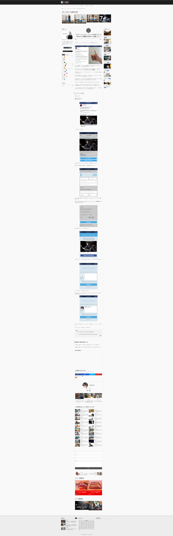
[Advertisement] (88, 359)
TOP (62, 5)
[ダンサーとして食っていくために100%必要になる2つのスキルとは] (91, 445)
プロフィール (66, 5)
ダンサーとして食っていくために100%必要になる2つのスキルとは (98, 445)
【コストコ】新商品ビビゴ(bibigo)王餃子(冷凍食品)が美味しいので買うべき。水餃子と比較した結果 (88, 402)
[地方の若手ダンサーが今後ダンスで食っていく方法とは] (77, 419)
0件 (76, 39)
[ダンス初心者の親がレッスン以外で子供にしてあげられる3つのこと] (77, 442)
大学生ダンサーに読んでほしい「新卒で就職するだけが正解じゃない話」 (98, 419)
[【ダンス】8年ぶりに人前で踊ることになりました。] (77, 426)
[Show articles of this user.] (82, 385)
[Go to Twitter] (90, 390)
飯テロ (63, 79)
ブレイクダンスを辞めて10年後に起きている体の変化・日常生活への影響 (84, 415)
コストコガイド (100, 393)
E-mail (75, 454)
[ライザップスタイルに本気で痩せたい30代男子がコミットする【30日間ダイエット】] (80, 18)
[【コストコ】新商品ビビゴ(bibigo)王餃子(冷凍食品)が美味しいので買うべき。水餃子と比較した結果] (88, 397)
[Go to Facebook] (87, 390)
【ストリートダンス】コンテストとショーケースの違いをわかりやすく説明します (84, 474)
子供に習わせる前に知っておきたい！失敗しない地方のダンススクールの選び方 (98, 411)
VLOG (83, 393)
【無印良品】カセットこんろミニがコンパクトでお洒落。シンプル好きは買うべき (107, 78)
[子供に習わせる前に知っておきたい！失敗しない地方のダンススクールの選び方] (91, 411)
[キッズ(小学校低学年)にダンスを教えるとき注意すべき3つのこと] (91, 434)
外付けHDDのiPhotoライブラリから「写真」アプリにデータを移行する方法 (107, 62)
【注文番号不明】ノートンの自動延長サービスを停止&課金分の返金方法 (107, 70)
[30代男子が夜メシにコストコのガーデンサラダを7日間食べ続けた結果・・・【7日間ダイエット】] (68, 18)
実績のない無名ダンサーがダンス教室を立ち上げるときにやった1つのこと (98, 423)
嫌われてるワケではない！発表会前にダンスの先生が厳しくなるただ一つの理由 (84, 411)
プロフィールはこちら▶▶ (67, 47)
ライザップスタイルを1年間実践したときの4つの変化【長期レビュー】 (92, 20)
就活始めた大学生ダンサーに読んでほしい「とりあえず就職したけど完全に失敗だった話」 (84, 430)
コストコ (64, 65)
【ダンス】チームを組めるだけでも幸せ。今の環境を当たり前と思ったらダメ (98, 442)
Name (75, 451)
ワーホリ (63, 71)
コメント (80, 376)
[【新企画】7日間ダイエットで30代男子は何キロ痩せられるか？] (105, 18)
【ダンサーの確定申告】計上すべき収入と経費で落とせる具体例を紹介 (98, 426)
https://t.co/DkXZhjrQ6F (90, 331)
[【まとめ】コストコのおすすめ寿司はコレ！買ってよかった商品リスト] (95, 485)
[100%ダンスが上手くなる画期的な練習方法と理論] (77, 446)
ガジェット (78, 5)
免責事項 (91, 5)
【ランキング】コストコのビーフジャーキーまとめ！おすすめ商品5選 (82, 492)
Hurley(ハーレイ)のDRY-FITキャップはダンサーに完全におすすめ (84, 438)
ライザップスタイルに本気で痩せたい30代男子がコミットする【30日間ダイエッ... (80, 21)
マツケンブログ (89, 388)
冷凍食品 (92, 393)
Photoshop (64, 60)
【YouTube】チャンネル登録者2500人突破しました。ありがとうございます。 (79, 402)
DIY (63, 59)
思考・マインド (64, 73)
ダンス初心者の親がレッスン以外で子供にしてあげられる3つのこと (84, 442)
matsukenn (78, 504)
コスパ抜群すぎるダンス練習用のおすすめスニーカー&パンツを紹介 (84, 423)
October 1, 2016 (94, 334)
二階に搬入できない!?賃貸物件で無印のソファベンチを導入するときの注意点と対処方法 (107, 53)
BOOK (63, 57)
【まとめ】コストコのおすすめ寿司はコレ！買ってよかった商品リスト (95, 492)
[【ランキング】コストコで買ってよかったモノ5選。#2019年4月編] (97, 397)
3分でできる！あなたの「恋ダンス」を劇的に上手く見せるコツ (93, 474)
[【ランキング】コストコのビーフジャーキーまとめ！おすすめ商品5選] (82, 485)
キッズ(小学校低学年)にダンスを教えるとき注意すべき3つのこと (98, 434)
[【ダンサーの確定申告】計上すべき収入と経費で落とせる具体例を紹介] (91, 427)
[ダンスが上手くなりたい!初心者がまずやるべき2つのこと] (91, 415)
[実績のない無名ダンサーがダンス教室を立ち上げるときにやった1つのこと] (91, 423)
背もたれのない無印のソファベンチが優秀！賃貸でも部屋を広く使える (107, 45)
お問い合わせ (87, 5)
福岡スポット (64, 76)
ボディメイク (68, 19)
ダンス (70, 5)
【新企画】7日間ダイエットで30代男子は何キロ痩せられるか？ (105, 21)
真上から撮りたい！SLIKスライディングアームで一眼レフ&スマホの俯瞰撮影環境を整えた (107, 86)
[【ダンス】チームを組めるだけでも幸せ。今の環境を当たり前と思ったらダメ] (91, 442)
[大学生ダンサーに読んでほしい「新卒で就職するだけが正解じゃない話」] (91, 419)
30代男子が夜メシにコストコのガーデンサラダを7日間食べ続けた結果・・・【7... (68, 21)
